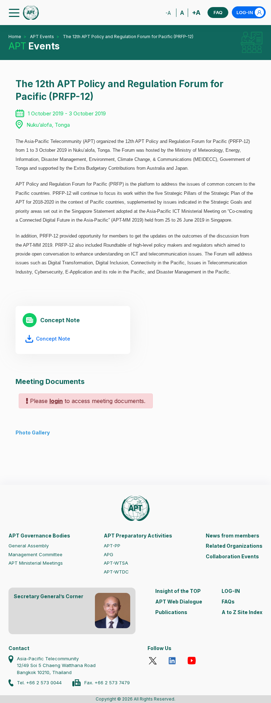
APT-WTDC (116, 572)
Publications (171, 612)
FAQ (217, 12)
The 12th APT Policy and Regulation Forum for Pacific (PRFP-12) (128, 36)
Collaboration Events (232, 556)
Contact (18, 648)
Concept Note (53, 339)
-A (168, 13)
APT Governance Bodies (39, 536)
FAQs (228, 602)
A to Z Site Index (242, 612)
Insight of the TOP (178, 591)
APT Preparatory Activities (138, 536)
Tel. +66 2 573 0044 (39, 682)
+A (196, 12)
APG (108, 554)
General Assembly (28, 545)
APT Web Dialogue (178, 602)
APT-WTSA (116, 563)
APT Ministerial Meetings (35, 563)
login (56, 400)
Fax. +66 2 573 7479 (107, 682)
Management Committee (35, 554)
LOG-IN (244, 12)
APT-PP (112, 545)
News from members (232, 536)
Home (14, 36)
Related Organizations (234, 546)
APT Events (42, 36)
